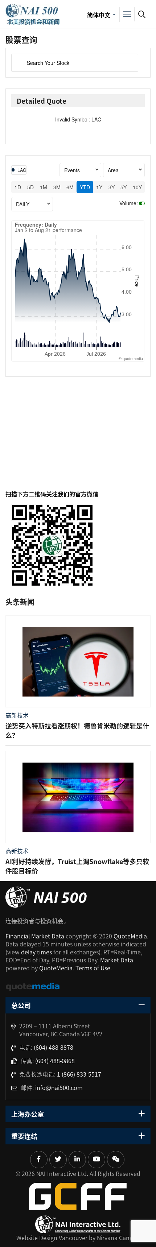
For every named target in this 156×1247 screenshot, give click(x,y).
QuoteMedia (130, 936)
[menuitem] (100, 14)
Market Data (116, 959)
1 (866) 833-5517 (79, 1074)
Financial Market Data (34, 936)
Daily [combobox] (22, 204)
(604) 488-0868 (55, 1061)
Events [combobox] (72, 170)
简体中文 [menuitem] (98, 15)
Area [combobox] (113, 170)
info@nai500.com (59, 1087)
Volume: (128, 203)
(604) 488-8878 (53, 1047)
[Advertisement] (78, 441)
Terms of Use (92, 967)
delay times (36, 951)
